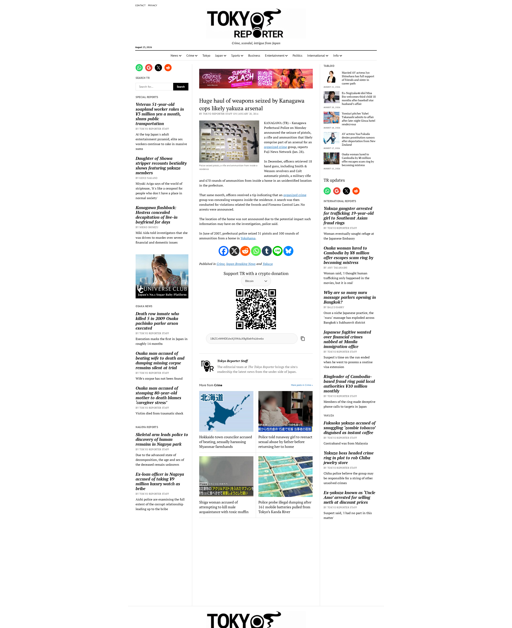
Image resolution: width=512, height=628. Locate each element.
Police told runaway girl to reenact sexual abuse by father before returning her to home (285, 441)
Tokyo (206, 55)
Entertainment (274, 55)
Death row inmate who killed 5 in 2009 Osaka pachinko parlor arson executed (157, 320)
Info (336, 55)
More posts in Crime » (302, 384)
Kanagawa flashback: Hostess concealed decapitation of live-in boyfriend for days (156, 214)
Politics (297, 55)
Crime (190, 55)
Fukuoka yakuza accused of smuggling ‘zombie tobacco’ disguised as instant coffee (349, 427)
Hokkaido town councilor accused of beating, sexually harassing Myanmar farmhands (225, 441)
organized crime (275, 147)
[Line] (278, 251)
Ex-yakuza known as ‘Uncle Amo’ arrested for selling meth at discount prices (349, 497)
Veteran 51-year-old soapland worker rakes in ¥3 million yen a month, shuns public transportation (160, 114)
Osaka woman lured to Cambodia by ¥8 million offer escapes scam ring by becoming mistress (358, 159)
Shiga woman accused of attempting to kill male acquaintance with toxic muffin (224, 507)
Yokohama (248, 238)
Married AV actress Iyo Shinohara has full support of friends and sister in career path (358, 78)
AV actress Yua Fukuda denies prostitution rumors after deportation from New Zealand (358, 139)
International (316, 55)
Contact (140, 5)
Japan (219, 55)
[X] (234, 251)
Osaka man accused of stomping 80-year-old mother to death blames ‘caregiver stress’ (158, 395)
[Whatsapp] (256, 251)
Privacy (152, 5)
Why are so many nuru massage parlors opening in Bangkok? (350, 297)
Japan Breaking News (241, 264)
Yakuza (268, 264)
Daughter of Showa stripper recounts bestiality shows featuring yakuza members (161, 165)
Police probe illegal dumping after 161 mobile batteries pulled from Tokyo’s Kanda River (284, 507)
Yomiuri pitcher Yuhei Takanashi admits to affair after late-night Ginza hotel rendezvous (358, 119)
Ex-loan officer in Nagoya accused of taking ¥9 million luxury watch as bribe (160, 481)
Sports (235, 55)
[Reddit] (245, 251)
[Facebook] (224, 251)
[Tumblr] (267, 251)
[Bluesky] (288, 251)
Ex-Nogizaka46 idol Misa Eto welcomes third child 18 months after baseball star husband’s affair (359, 98)
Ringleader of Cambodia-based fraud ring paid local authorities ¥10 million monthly (349, 383)
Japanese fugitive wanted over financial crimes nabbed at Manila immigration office (347, 339)
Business (254, 55)
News (174, 55)
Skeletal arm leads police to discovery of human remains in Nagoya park (162, 439)
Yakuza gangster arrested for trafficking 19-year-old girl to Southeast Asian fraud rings (349, 215)
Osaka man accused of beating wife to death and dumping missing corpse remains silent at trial (160, 360)
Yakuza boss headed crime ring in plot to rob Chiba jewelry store (349, 457)
